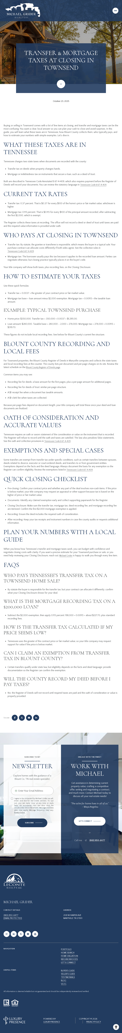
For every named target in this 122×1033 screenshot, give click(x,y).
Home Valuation (69, 956)
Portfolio (66, 949)
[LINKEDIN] (14, 934)
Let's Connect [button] (68, 962)
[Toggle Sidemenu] (115, 11)
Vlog (63, 984)
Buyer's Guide (68, 970)
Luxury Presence (51, 1022)
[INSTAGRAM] (7, 934)
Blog (63, 980)
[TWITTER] (21, 934)
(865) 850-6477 (97, 840)
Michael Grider (65, 555)
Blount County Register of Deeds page (43, 367)
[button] (89, 821)
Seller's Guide (68, 974)
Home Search (67, 953)
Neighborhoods (69, 959)
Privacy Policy (19, 812)
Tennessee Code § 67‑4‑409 (93, 185)
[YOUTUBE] (28, 934)
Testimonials (68, 977)
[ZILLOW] (35, 934)
